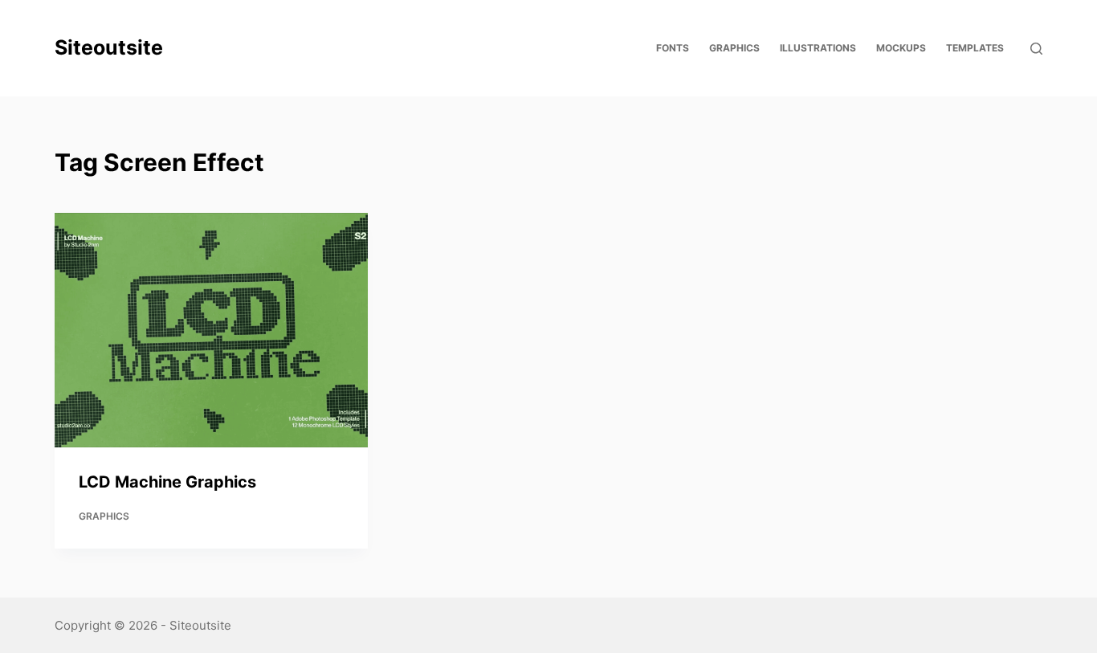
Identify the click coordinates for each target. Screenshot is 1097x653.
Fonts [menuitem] (672, 48)
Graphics (104, 516)
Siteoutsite (109, 47)
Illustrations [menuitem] (818, 48)
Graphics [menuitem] (734, 48)
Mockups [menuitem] (901, 48)
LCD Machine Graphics (167, 482)
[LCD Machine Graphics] (211, 330)
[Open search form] (1036, 49)
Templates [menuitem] (975, 48)
